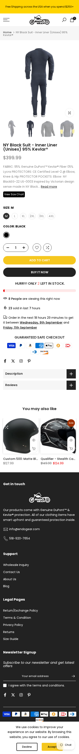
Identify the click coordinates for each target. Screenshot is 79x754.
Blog (6, 586)
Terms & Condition (17, 618)
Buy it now (39, 272)
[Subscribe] (71, 676)
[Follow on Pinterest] (29, 361)
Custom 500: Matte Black (22, 459)
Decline (27, 747)
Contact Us (11, 572)
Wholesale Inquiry (16, 565)
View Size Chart (14, 194)
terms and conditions (48, 685)
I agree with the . (37, 685)
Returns (8, 632)
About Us (9, 579)
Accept (52, 747)
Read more (49, 186)
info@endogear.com (24, 529)
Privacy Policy (13, 625)
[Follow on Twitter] (13, 361)
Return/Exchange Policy (20, 610)
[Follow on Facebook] (5, 361)
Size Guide (10, 639)
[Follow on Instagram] (21, 361)
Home (7, 32)
